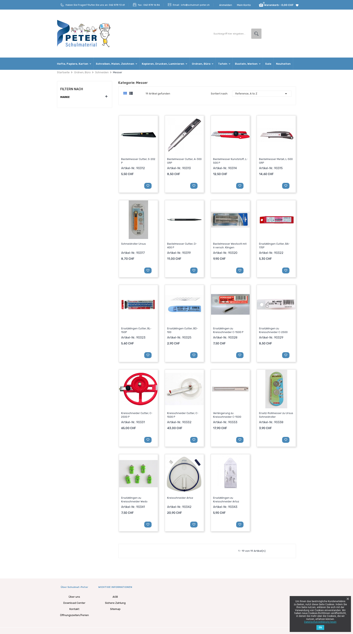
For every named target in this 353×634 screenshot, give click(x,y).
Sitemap (115, 609)
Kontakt (74, 609)
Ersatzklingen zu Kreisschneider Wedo (134, 499)
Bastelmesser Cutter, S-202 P (138, 161)
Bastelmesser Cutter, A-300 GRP (184, 161)
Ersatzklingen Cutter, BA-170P (274, 245)
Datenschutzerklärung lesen (320, 622)
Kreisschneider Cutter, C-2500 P (136, 415)
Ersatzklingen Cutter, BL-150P (136, 330)
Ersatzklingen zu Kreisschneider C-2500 (273, 330)
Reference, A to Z (261, 93)
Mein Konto (244, 5)
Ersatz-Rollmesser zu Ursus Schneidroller (276, 415)
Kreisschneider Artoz (180, 497)
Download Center (74, 602)
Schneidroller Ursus (133, 243)
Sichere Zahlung (115, 602)
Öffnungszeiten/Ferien (74, 615)
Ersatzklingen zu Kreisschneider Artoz (226, 499)
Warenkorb (131, 185)
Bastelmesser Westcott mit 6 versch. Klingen (230, 245)
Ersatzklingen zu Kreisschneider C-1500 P (228, 330)
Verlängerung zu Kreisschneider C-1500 (227, 415)
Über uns (74, 596)
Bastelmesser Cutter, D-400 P (182, 245)
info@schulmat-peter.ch (195, 4)
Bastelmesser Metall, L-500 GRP (276, 161)
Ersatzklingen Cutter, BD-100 (182, 330)
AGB (115, 596)
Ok (320, 627)
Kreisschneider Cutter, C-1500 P (182, 415)
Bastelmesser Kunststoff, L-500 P (230, 161)
